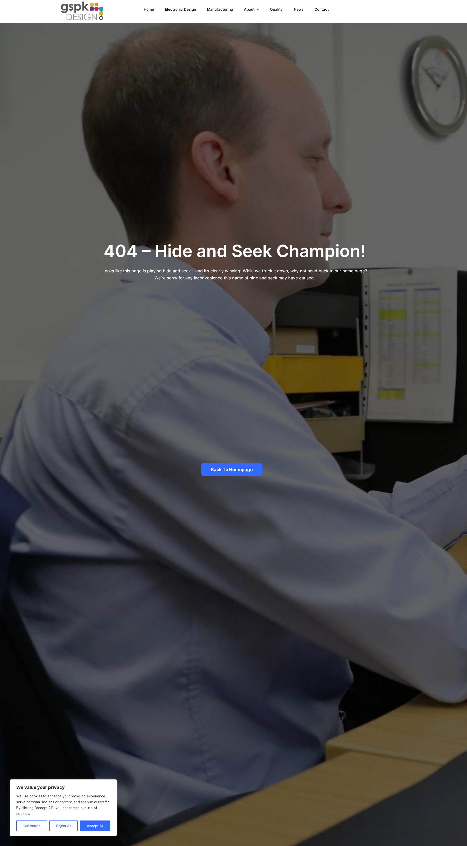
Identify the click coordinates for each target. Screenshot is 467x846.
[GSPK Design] (82, 3)
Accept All (95, 826)
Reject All (63, 826)
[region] (63, 807)
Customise (31, 826)
